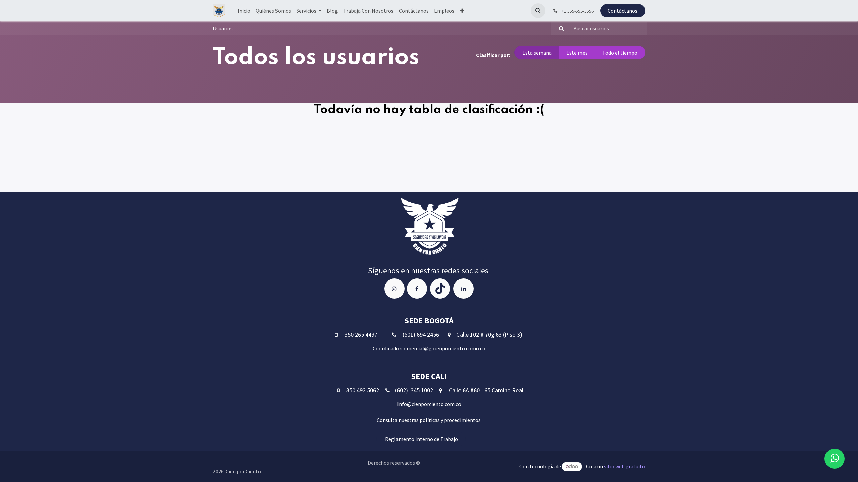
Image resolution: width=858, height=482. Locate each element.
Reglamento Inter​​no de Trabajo (421, 439)
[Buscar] (558, 28)
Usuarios (223, 28)
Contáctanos (622, 10)
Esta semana (537, 52)
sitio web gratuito (624, 466)
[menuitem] (244, 10)
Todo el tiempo (619, 52)
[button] (538, 10)
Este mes (577, 52)
